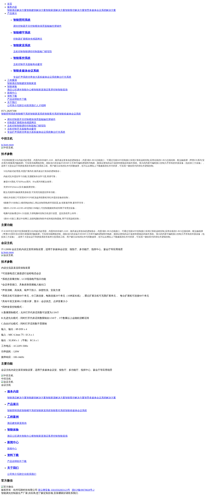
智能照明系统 (21, 19)
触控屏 (53, 26)
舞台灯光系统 (64, 77)
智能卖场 (63, 89)
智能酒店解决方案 (17, 10)
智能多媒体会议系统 (26, 70)
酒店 (9, 423)
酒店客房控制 (50, 89)
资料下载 (12, 96)
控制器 (17, 39)
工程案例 (12, 80)
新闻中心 (12, 93)
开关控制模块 (32, 26)
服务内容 (12, 7)
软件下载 (22, 99)
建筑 (14, 423)
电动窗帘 (37, 64)
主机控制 (18, 51)
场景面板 (44, 26)
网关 (39, 39)
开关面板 (28, 64)
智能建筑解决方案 (36, 10)
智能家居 (31, 83)
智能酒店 (12, 83)
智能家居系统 (21, 45)
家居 (19, 423)
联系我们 (31, 105)
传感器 (33, 39)
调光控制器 (19, 26)
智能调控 (28, 51)
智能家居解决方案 (55, 10)
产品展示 (12, 13)
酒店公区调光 (14, 89)
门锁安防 (47, 51)
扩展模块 (25, 39)
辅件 (59, 26)
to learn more (7, 144)
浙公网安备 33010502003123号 (54, 490)
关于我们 (12, 102)
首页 (9, 4)
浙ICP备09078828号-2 (83, 490)
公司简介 (12, 105)
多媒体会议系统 (48, 77)
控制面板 (37, 51)
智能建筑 (22, 83)
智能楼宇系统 (21, 32)
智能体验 (12, 86)
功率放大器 (34, 77)
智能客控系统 (21, 58)
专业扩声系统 (20, 77)
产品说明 (12, 99)
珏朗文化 (22, 105)
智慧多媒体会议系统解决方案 (100, 10)
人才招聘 (41, 105)
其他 (24, 423)
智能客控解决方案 (74, 10)
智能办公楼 (28, 89)
